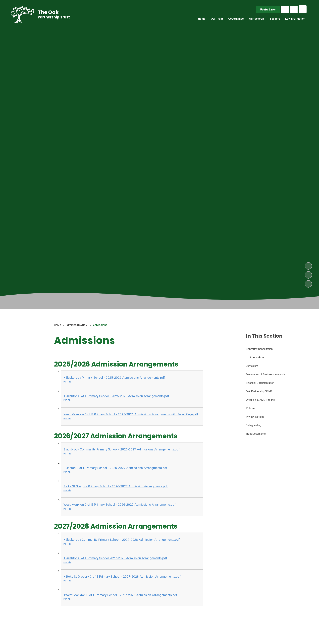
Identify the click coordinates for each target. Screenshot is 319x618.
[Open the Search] (294, 9)
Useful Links (268, 9)
